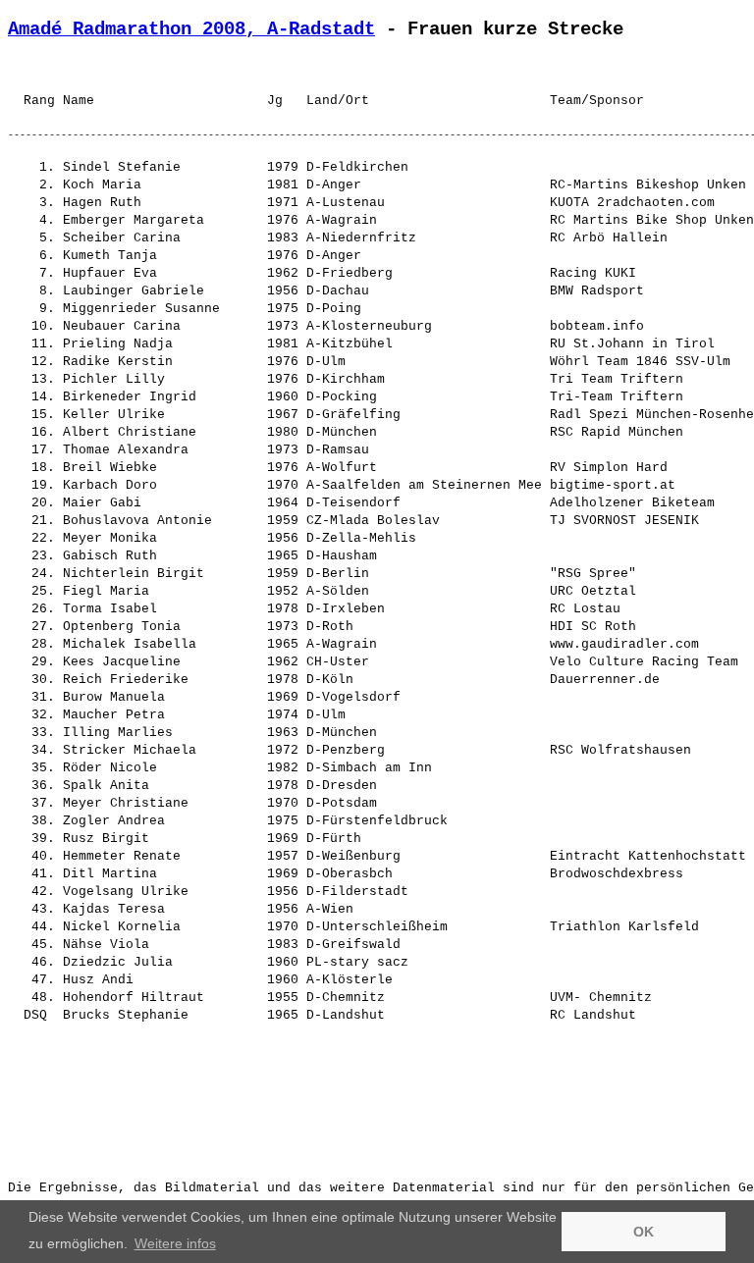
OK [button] (643, 1231)
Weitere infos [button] (175, 1243)
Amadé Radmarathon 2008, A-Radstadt (191, 29)
